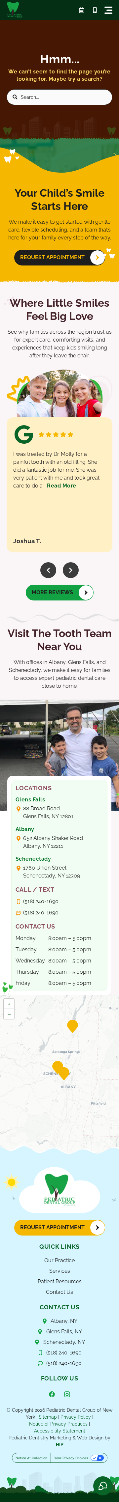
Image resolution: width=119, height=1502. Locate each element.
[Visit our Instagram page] (67, 1394)
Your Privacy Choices (71, 1458)
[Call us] (95, 10)
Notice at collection (31, 1458)
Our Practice (59, 1260)
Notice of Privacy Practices (58, 1424)
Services (59, 1271)
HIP (59, 1444)
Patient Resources (60, 1281)
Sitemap (48, 1417)
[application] (59, 1074)
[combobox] (59, 97)
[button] (108, 10)
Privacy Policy (75, 1417)
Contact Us (59, 1292)
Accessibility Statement (59, 1430)
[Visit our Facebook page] (52, 1394)
